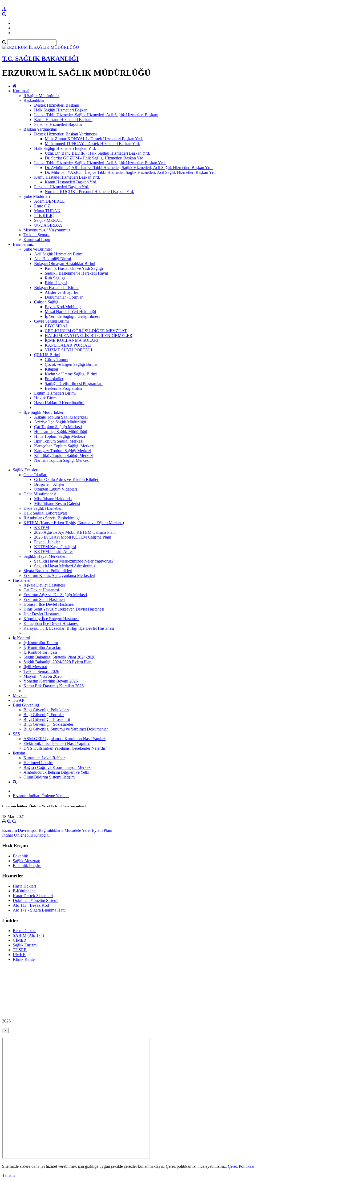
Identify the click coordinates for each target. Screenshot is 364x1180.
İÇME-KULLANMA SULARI (71, 340)
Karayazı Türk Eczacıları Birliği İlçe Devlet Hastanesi (68, 628)
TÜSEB (20, 950)
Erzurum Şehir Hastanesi (44, 599)
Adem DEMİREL (49, 201)
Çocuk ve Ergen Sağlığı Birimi (71, 364)
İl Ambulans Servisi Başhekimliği (51, 518)
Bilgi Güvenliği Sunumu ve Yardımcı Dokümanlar (65, 729)
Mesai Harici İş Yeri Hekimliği (70, 311)
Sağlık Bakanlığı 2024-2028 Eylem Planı (57, 662)
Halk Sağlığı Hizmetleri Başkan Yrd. (65, 148)
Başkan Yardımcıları (40, 129)
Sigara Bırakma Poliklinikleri (47, 570)
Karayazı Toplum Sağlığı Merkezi (62, 450)
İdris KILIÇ (44, 215)
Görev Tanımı (56, 359)
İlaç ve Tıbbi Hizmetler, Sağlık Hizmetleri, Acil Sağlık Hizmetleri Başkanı (96, 115)
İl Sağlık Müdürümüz (41, 95)
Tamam (8, 1175)
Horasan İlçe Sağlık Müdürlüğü (60, 431)
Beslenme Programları (63, 388)
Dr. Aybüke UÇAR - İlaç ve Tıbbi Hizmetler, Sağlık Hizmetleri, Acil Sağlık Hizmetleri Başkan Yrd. (129, 167)
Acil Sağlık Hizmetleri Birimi (58, 254)
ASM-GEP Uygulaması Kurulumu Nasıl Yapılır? (64, 738)
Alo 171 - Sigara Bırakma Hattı (39, 910)
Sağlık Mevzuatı (26, 860)
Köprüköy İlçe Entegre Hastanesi (51, 618)
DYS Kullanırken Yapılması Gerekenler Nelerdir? (65, 748)
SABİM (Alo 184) (28, 935)
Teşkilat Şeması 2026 (41, 671)
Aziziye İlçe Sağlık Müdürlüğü (60, 422)
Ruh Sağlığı (55, 278)
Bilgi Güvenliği (26, 705)
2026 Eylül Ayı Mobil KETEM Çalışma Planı (72, 537)
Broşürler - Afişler (49, 484)
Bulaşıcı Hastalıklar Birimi (56, 287)
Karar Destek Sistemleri (33, 895)
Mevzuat (20, 695)
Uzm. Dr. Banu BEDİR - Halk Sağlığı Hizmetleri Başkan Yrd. (97, 153)
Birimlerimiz (23, 244)
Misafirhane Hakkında (53, 498)
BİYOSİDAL (56, 326)
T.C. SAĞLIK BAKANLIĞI (40, 58)
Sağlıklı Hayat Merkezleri (45, 556)
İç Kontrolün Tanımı (40, 642)
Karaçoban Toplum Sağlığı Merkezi (64, 446)
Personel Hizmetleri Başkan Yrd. (61, 186)
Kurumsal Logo (36, 239)
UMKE (19, 954)
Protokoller (54, 378)
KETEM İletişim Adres (53, 551)
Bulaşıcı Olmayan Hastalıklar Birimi (64, 263)
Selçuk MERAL (48, 220)
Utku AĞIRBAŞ (48, 225)
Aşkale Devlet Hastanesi (44, 585)
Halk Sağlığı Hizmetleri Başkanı (61, 110)
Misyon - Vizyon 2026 (42, 676)
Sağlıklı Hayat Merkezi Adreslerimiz (64, 566)
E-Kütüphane (24, 891)
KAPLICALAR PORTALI (68, 345)
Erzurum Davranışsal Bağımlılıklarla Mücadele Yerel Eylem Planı (57, 830)
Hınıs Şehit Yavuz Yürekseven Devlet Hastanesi (63, 609)
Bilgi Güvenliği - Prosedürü (46, 719)
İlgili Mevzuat (35, 666)
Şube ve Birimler (37, 249)
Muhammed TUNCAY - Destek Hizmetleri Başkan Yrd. (92, 143)
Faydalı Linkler (47, 542)
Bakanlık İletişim (27, 865)
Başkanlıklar (34, 100)
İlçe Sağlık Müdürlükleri (43, 412)
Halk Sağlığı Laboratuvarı (45, 513)
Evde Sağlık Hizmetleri (43, 508)
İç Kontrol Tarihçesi (40, 652)
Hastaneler (22, 580)
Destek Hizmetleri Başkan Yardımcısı (65, 134)
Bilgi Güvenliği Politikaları (46, 710)
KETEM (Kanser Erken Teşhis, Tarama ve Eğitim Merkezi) (73, 522)
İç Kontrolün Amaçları (42, 647)
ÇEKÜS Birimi (47, 354)
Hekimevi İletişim (38, 762)
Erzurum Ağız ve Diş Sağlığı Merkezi (55, 594)
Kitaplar (51, 369)
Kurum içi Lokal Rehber (44, 758)
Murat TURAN (47, 210)
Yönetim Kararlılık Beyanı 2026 (50, 681)
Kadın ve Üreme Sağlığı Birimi (71, 374)
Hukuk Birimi (46, 398)
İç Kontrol (21, 638)
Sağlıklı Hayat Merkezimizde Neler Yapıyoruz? (74, 561)
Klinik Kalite (24, 959)
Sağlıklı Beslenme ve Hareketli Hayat (76, 273)
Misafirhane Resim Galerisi (57, 503)
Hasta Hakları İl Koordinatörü (59, 402)
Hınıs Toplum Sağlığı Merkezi (59, 436)
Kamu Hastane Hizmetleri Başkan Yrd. (67, 177)
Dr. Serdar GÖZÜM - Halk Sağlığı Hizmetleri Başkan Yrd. (94, 158)
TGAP (18, 700)
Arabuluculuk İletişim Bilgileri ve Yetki (56, 772)
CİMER (19, 940)
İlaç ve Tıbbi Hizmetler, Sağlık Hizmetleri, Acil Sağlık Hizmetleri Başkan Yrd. (100, 162)
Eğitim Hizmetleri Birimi (55, 393)
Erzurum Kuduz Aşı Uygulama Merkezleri (59, 575)
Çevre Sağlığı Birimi (51, 321)
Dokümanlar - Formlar (64, 297)
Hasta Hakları (24, 886)
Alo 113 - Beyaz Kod (31, 905)
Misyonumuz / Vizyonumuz (46, 230)
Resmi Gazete (24, 930)
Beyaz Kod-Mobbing (63, 306)
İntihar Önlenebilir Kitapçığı (26, 835)
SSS (16, 734)
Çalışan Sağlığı (46, 302)
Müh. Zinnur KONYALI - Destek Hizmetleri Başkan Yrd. (94, 139)
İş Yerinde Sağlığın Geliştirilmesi (72, 316)
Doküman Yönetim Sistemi (35, 900)
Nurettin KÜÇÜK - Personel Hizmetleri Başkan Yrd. (89, 191)
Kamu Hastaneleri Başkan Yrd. (71, 182)
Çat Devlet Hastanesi (41, 590)
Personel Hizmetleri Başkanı (58, 124)
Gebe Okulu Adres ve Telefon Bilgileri (66, 479)
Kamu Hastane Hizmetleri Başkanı (63, 119)
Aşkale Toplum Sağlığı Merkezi (61, 417)
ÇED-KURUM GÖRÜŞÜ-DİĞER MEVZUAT (86, 330)
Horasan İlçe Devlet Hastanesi (48, 604)
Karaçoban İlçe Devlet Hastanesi (51, 623)
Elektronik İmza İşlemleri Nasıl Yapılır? (56, 743)
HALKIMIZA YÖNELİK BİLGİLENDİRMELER (88, 335)
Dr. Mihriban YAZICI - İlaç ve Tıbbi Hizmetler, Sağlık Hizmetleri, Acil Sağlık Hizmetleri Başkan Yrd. (131, 172)
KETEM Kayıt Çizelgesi (55, 546)
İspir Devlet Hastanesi (41, 614)
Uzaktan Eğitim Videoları (55, 489)
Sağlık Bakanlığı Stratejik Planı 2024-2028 (59, 657)
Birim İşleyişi (56, 282)
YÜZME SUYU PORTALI (68, 350)
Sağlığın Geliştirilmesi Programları (74, 383)
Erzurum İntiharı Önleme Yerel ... (41, 795)
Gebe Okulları (35, 474)
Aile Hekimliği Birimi (52, 258)
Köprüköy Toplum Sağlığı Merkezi (63, 455)
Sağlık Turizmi (25, 945)
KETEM (41, 527)
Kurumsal (21, 91)
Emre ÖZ (42, 206)
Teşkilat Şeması (36, 234)
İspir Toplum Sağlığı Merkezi (58, 441)
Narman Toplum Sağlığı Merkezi (62, 460)
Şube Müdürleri (36, 196)
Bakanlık (20, 856)
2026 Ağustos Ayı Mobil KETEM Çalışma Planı (75, 532)
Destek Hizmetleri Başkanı (56, 105)
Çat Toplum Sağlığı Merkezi (58, 426)
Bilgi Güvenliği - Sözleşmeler (48, 724)
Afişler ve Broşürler (61, 292)
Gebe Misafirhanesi (39, 494)
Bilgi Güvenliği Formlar (43, 714)
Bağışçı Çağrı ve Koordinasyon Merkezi (57, 767)
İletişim (19, 753)
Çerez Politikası (241, 1166)
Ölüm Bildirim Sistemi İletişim (49, 777)
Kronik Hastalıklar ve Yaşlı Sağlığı (74, 268)
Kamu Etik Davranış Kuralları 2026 (53, 686)
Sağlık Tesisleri (25, 470)
